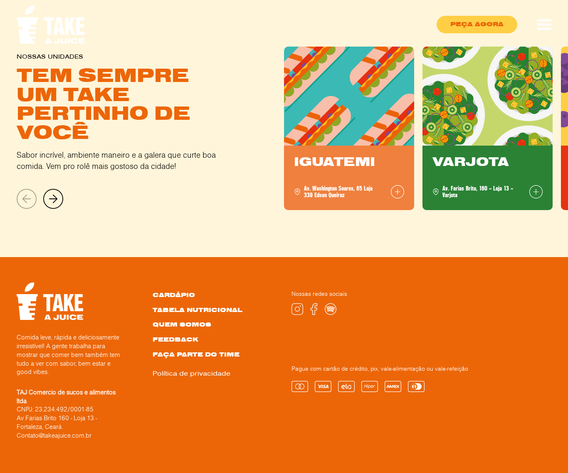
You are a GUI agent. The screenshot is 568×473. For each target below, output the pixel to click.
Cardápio (174, 295)
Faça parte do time (196, 354)
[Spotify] (330, 313)
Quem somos (182, 324)
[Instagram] (297, 313)
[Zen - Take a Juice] (51, 24)
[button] (53, 199)
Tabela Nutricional (197, 310)
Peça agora (477, 24)
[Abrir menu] (544, 24)
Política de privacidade (191, 373)
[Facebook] (314, 313)
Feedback (175, 339)
